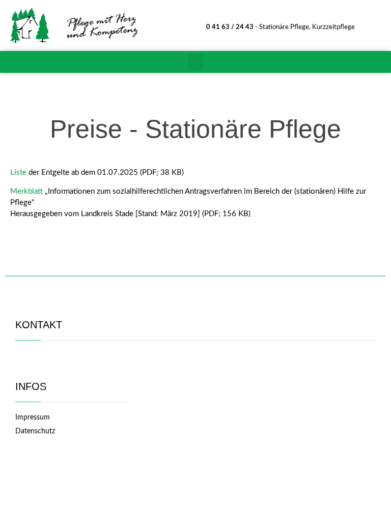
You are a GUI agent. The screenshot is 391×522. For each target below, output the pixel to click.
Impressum (32, 417)
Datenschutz (35, 431)
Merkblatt (26, 191)
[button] (195, 62)
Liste (19, 172)
